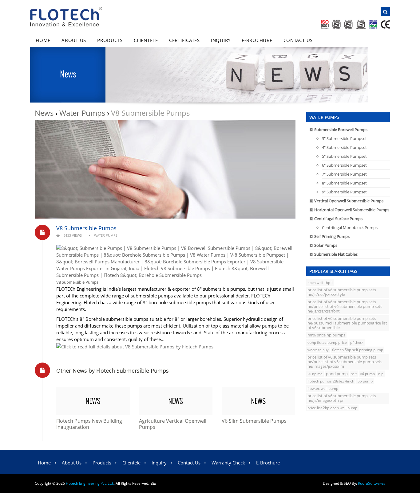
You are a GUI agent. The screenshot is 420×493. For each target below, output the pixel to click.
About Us (73, 40)
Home (43, 40)
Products (110, 40)
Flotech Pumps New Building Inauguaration (89, 423)
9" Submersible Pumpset (344, 192)
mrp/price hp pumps (326, 335)
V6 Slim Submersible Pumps (254, 420)
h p (380, 373)
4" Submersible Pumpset (344, 147)
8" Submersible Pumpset (344, 183)
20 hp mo (315, 373)
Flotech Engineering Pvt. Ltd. (90, 483)
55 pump (365, 381)
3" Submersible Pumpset (344, 138)
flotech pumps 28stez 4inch (330, 381)
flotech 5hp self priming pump (357, 349)
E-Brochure (257, 40)
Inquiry (221, 40)
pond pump (337, 373)
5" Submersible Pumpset (344, 156)
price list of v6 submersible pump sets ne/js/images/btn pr (341, 398)
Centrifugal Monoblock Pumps (350, 227)
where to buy (318, 349)
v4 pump (367, 373)
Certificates (184, 40)
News (44, 113)
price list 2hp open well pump (332, 407)
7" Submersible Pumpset (344, 174)
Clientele (146, 40)
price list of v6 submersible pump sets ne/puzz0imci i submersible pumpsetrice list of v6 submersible (347, 323)
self (354, 373)
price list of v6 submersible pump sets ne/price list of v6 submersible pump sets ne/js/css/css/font (344, 306)
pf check (356, 342)
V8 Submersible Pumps (86, 228)
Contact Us (298, 40)
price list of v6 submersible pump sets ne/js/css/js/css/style (341, 292)
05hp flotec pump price (327, 342)
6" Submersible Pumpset (344, 165)
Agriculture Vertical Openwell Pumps (172, 423)
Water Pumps (82, 113)
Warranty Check (228, 463)
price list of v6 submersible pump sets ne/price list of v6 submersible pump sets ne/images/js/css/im (344, 361)
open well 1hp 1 (320, 282)
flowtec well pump (322, 388)
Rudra (371, 483)
